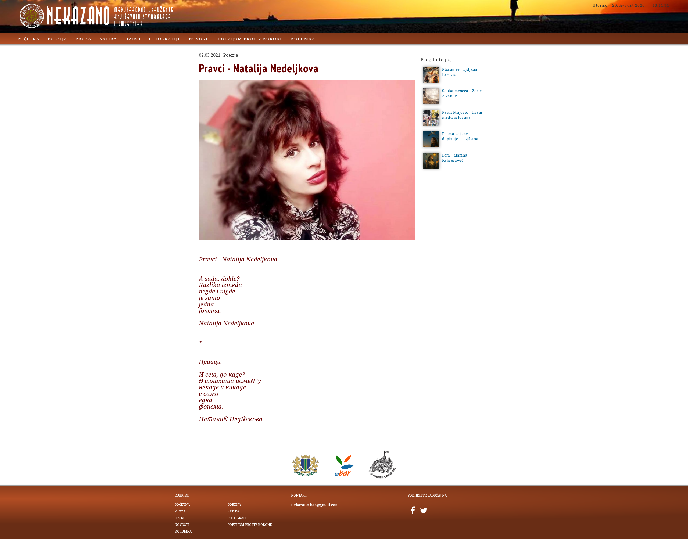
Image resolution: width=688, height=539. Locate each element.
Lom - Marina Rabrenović (454, 158)
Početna (28, 38)
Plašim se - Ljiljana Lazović (459, 72)
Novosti (199, 38)
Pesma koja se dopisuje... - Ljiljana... (461, 136)
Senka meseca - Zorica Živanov (463, 93)
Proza (84, 38)
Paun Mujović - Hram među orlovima (462, 115)
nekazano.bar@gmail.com (315, 504)
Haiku (133, 38)
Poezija (57, 38)
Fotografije (165, 38)
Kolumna (303, 38)
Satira (108, 38)
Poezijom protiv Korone (250, 38)
